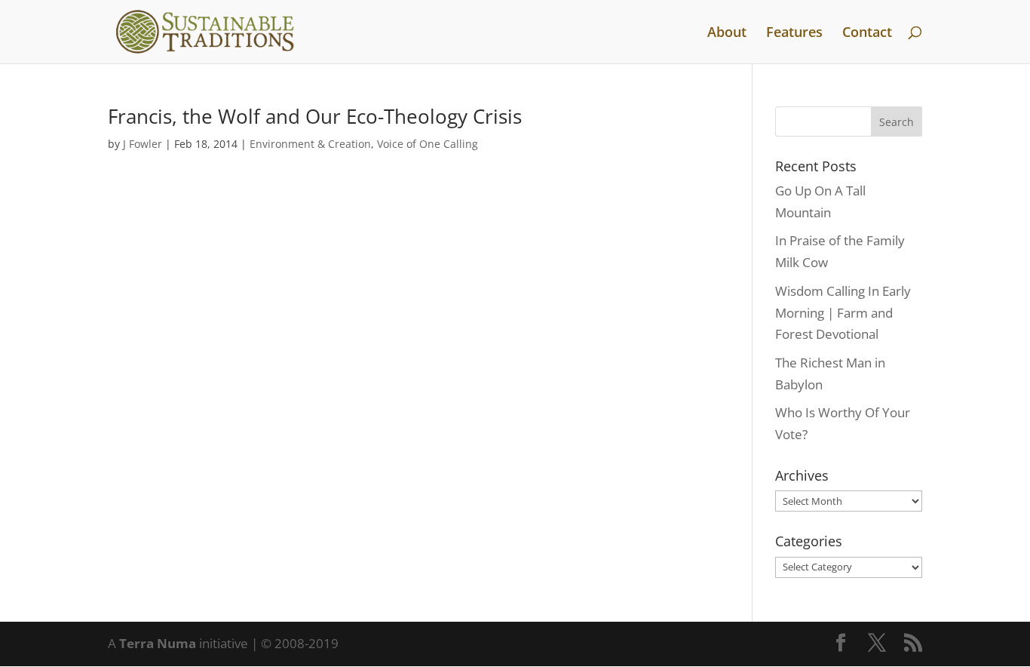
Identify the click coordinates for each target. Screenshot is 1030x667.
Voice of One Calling (427, 144)
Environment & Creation (310, 144)
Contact (867, 33)
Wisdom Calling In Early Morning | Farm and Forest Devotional (843, 312)
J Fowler (142, 144)
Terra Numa (157, 643)
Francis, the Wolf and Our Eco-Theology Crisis (315, 116)
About (726, 33)
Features (794, 33)
